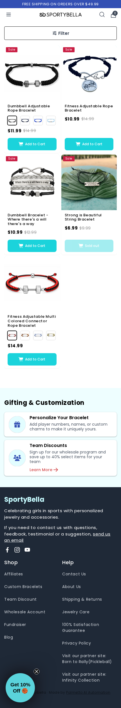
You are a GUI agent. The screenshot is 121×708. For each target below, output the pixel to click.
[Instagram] (17, 549)
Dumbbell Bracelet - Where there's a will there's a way (28, 219)
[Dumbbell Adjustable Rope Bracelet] (32, 73)
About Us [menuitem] (71, 586)
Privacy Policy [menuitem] (76, 643)
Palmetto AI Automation (88, 692)
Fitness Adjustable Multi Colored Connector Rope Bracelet (32, 321)
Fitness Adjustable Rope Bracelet (89, 108)
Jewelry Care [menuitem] (75, 612)
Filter (63, 33)
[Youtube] (27, 549)
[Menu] (8, 14)
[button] (20, 687)
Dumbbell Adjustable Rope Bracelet (29, 108)
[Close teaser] (36, 671)
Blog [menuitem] (8, 637)
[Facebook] (7, 549)
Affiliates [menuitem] (13, 574)
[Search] (102, 14)
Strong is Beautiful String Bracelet (83, 217)
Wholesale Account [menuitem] (24, 612)
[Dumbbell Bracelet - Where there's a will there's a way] (32, 182)
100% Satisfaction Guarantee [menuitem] (80, 627)
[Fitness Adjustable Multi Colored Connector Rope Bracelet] (32, 284)
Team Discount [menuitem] (20, 599)
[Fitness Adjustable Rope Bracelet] (89, 73)
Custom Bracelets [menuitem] (23, 586)
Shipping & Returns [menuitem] (82, 599)
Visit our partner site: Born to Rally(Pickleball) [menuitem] (87, 658)
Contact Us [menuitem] (74, 574)
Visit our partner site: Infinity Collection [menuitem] (84, 677)
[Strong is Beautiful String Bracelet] (89, 182)
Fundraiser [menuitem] (15, 624)
